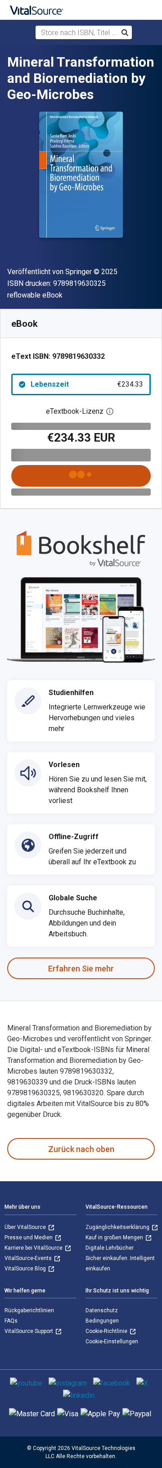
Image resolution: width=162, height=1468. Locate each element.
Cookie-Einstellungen (112, 1341)
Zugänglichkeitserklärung (118, 1227)
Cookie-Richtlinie (107, 1331)
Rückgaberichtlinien (29, 1310)
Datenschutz (102, 1310)
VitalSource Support (29, 1331)
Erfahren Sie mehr (81, 968)
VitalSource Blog (25, 1268)
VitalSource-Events (28, 1258)
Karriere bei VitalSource (34, 1248)
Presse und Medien (29, 1237)
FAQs (11, 1321)
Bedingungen (102, 1321)
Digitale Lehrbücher (110, 1248)
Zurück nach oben (81, 1149)
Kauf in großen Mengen (115, 1237)
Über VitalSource (25, 1227)
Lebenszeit (87, 384)
